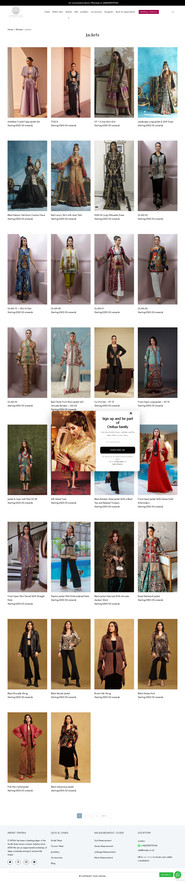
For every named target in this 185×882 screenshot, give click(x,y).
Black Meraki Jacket (60, 693)
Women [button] (68, 11)
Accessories (56, 858)
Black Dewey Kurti (146, 693)
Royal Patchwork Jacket (149, 596)
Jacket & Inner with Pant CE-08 (22, 499)
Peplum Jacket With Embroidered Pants (70, 596)
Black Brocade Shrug (18, 693)
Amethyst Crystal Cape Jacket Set (24, 121)
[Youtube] (34, 862)
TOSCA (54, 121)
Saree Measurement (103, 846)
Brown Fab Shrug (102, 693)
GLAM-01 (99, 308)
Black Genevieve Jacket (62, 786)
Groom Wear (57, 846)
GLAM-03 (12, 402)
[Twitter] (10, 862)
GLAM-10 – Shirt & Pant (19, 308)
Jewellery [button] (84, 11)
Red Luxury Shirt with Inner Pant (66, 215)
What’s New (57, 11)
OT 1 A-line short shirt (105, 121)
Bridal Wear (56, 840)
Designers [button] (108, 11)
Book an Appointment (125, 11)
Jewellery (55, 852)
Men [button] (76, 11)
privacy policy (119, 461)
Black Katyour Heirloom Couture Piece (26, 215)
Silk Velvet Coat (58, 499)
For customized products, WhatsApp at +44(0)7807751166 (93, 3)
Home (47, 11)
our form (147, 857)
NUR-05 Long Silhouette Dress (109, 215)
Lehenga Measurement (105, 852)
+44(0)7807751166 (149, 845)
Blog (53, 863)
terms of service (117, 464)
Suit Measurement (102, 840)
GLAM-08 (56, 308)
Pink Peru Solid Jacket (18, 786)
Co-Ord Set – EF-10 (104, 402)
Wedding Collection (149, 11)
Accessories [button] (96, 11)
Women (19, 29)
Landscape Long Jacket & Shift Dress (155, 121)
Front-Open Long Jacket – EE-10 (154, 402)
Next (104, 816)
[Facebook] (18, 862)
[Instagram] (26, 862)
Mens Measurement (103, 858)
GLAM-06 (143, 308)
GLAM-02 (143, 215)
